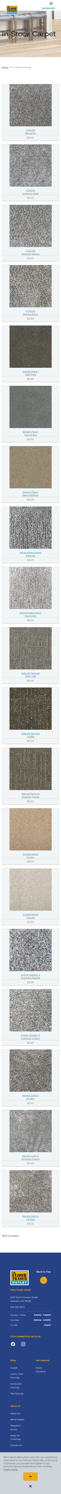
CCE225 (30, 130)
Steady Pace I (30, 371)
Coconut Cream (30, 1038)
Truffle (30, 736)
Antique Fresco (30, 1159)
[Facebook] (13, 1344)
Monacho (30, 133)
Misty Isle (30, 676)
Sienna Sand (30, 314)
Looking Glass (30, 193)
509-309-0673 (48, 8)
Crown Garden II (30, 975)
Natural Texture (30, 673)
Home (5, 67)
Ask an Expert (17, 1419)
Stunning (30, 616)
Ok (30, 1476)
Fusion (30, 857)
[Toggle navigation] (51, 3)
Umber (30, 1219)
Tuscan (30, 917)
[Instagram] (23, 1344)
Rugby (30, 1098)
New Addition (30, 495)
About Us (15, 1413)
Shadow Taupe (30, 797)
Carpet (13, 1367)
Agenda (30, 555)
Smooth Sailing (30, 254)
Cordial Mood (30, 854)
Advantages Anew (30, 552)
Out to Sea (30, 435)
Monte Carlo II (30, 1095)
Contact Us (16, 1445)
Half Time (30, 374)
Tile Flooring (16, 1393)
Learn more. (11, 1469)
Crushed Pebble (30, 977)
